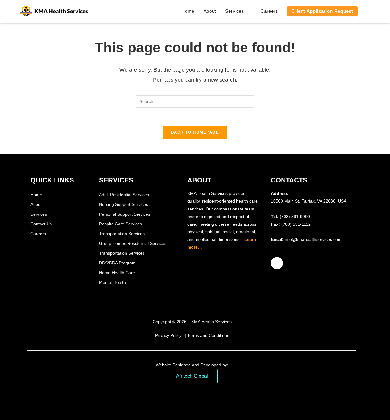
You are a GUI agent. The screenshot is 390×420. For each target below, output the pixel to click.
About (36, 204)
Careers (38, 233)
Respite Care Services (120, 223)
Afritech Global (192, 376)
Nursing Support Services (123, 204)
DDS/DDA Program (117, 262)
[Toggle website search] (368, 11)
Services (38, 214)
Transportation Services (122, 233)
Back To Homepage (195, 132)
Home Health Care (117, 272)
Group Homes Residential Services (132, 243)
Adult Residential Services (124, 194)
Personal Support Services (124, 214)
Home (36, 194)
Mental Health (112, 282)
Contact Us (41, 223)
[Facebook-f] (277, 263)
